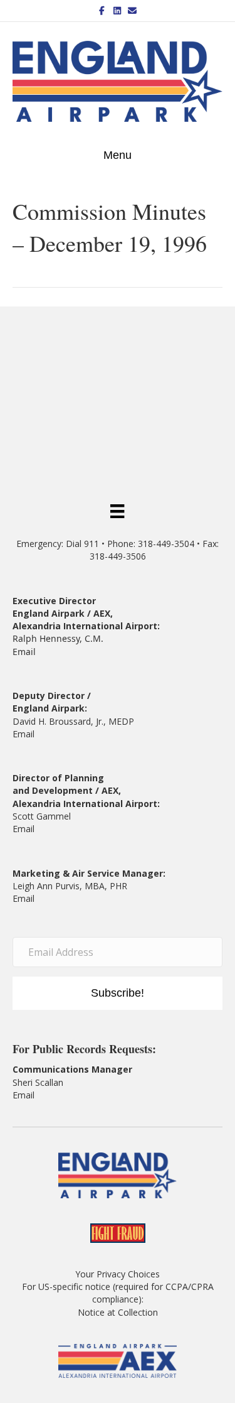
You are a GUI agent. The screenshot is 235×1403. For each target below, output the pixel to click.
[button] (117, 993)
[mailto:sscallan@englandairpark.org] (35, 1095)
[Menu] (117, 510)
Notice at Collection (118, 1312)
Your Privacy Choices (117, 1274)
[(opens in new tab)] (117, 1360)
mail (26, 829)
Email (24, 652)
